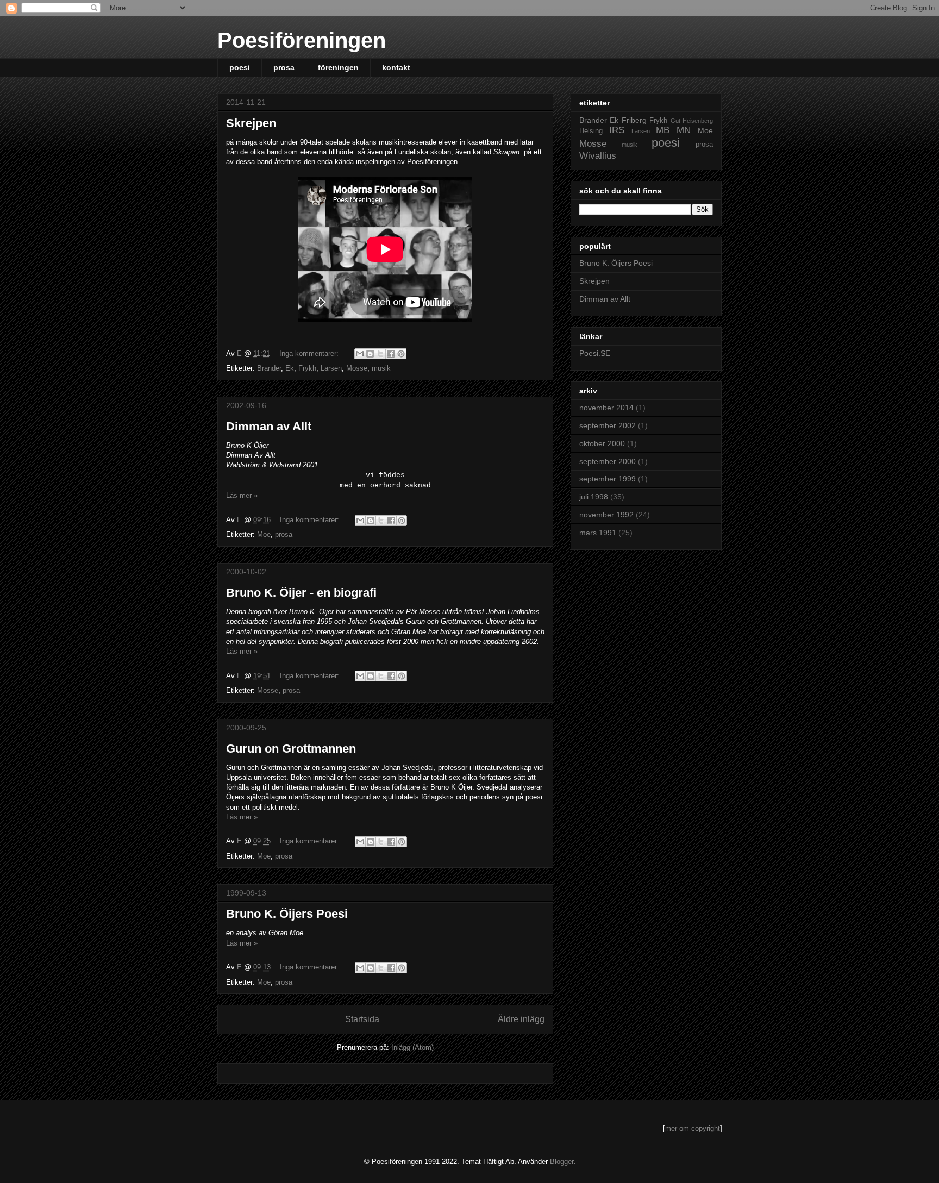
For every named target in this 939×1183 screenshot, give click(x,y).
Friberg (634, 120)
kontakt (396, 67)
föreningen (338, 67)
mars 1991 (597, 532)
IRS (616, 130)
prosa (284, 67)
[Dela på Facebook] (390, 353)
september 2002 (607, 425)
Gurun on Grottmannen (291, 748)
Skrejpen (251, 123)
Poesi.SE (594, 353)
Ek (289, 368)
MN (684, 130)
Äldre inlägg (521, 1019)
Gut (675, 120)
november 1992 (606, 514)
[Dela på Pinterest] (401, 353)
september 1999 (607, 478)
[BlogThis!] (370, 353)
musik (381, 368)
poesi (239, 67)
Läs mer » (242, 495)
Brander (269, 368)
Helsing (591, 131)
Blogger (561, 1161)
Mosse (356, 368)
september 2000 (607, 461)
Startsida (362, 1019)
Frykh (307, 368)
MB (662, 130)
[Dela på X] (380, 353)
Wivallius (597, 156)
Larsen (331, 368)
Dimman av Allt (268, 426)
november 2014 (606, 407)
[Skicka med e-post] (359, 353)
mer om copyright (692, 1128)
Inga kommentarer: (310, 353)
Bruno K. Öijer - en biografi (301, 592)
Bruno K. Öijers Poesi (287, 914)
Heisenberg (698, 120)
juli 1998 (593, 496)
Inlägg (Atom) (412, 1047)
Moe (264, 534)
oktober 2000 (602, 443)
